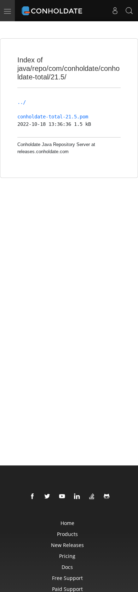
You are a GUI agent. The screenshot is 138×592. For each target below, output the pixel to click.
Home (67, 523)
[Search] (129, 10)
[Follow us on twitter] (47, 496)
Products (67, 534)
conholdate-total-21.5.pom (52, 116)
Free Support (67, 578)
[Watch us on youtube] (62, 496)
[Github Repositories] (106, 496)
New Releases (67, 545)
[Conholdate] (53, 9)
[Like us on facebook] (32, 496)
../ (21, 102)
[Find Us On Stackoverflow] (92, 496)
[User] (115, 10)
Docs (67, 567)
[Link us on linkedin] (77, 496)
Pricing (67, 556)
